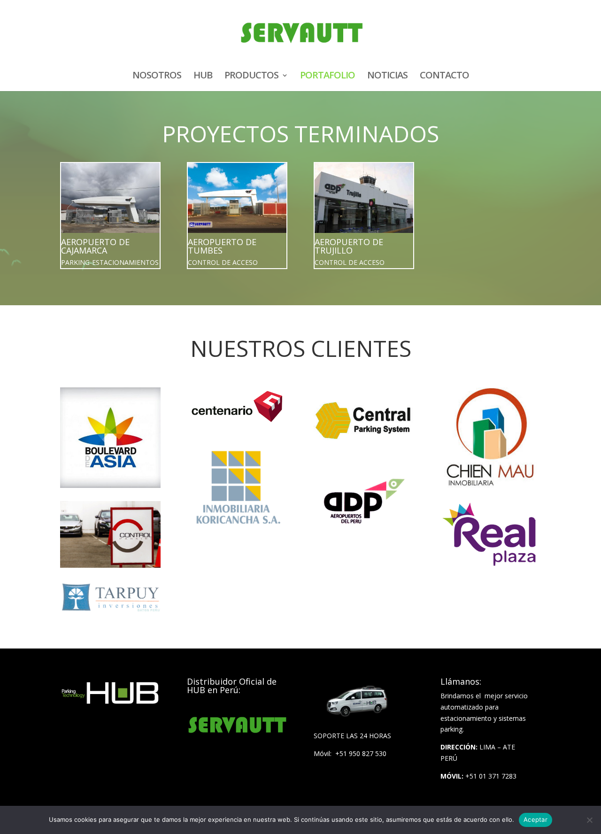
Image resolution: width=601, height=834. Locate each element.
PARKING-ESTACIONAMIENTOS (110, 262)
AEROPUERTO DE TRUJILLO (349, 246)
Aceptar (535, 819)
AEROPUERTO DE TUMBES (222, 246)
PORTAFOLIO (327, 76)
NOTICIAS (387, 76)
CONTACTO (444, 76)
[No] (589, 820)
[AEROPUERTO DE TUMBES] (237, 198)
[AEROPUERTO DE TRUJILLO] (364, 198)
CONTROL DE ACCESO (223, 262)
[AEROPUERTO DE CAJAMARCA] (110, 198)
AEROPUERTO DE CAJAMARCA (95, 246)
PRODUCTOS (251, 76)
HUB (202, 76)
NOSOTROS (156, 76)
